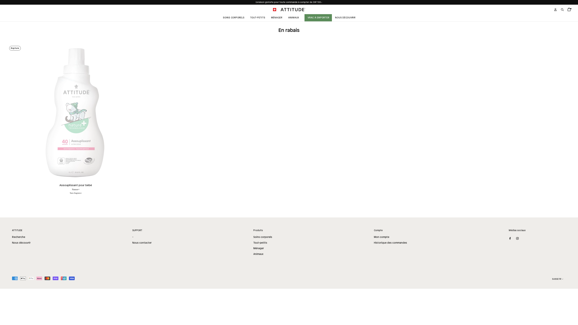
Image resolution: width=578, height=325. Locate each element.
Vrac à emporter (318, 18)
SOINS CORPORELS (233, 18)
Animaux (293, 18)
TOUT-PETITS (257, 18)
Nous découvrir (345, 18)
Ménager (276, 18)
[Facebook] (510, 238)
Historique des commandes (390, 242)
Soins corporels (262, 237)
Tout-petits (260, 242)
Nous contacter (142, 242)
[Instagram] (517, 238)
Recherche (18, 237)
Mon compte (381, 237)
